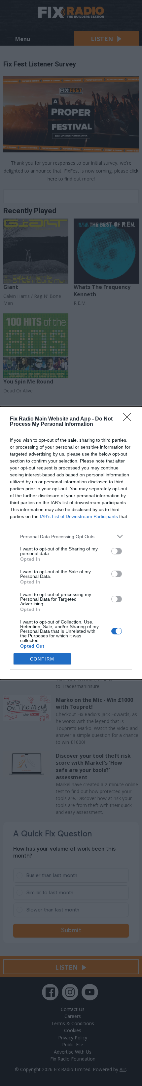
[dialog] (71, 543)
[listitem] (71, 536)
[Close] (129, 419)
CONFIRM (42, 659)
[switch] (116, 551)
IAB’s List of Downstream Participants (79, 516)
